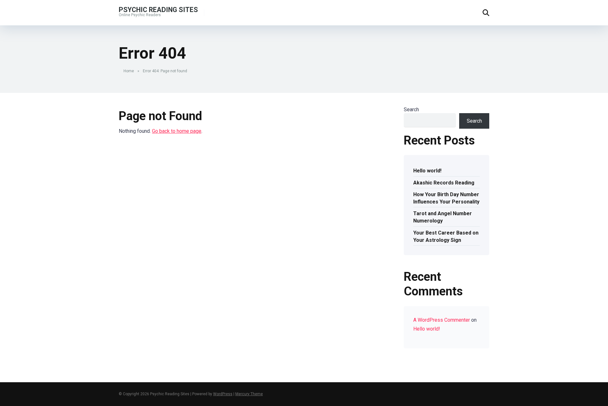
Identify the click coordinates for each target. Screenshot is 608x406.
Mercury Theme (249, 394)
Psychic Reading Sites (158, 9)
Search (411, 109)
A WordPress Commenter (441, 320)
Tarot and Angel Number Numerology (442, 217)
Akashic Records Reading (443, 183)
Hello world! (427, 171)
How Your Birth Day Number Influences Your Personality (446, 198)
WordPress (222, 394)
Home (129, 71)
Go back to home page (176, 131)
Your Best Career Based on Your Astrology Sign (445, 236)
